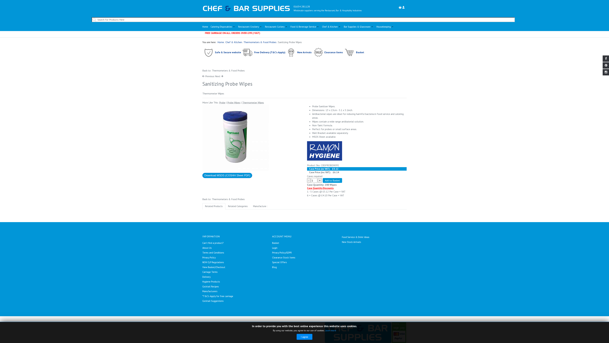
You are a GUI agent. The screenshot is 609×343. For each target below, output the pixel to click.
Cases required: (315, 176)
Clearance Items (333, 52)
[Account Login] (403, 7)
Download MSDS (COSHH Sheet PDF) (227, 175)
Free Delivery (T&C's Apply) (269, 52)
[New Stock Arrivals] (291, 52)
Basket (360, 52)
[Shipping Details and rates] (248, 52)
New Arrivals (304, 52)
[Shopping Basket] (400, 7)
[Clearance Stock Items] (318, 52)
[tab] (213, 206)
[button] (223, 27)
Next (217, 76)
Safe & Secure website (228, 52)
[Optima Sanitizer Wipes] (235, 137)
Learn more (330, 330)
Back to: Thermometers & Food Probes (223, 70)
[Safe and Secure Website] (208, 52)
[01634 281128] (246, 8)
